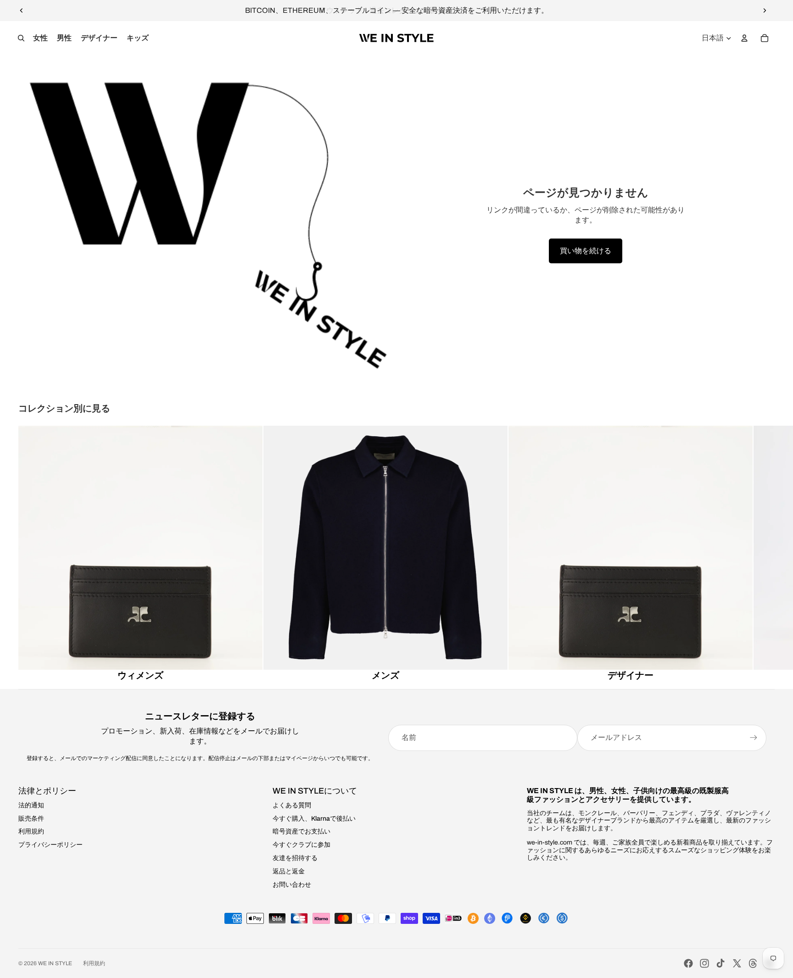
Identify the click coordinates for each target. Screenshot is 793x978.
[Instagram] (704, 963)
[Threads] (753, 963)
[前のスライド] (21, 10)
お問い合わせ (292, 884)
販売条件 (31, 818)
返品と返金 (289, 871)
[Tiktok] (720, 963)
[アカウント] (744, 38)
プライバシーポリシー (50, 844)
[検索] (21, 38)
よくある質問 (292, 805)
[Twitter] (737, 963)
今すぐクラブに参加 (301, 844)
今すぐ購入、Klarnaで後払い (314, 818)
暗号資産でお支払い (301, 831)
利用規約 (31, 831)
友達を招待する (295, 858)
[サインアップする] (753, 737)
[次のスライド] (764, 10)
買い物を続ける (585, 251)
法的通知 (31, 805)
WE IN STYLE (55, 963)
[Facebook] (688, 963)
